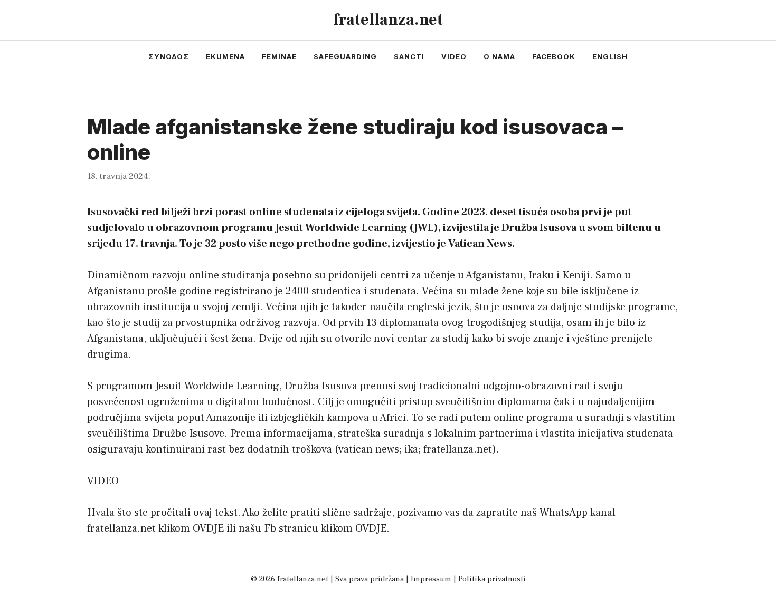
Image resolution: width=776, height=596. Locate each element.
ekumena (225, 56)
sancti (409, 56)
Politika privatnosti (492, 579)
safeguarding (345, 56)
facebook (553, 56)
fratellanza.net (388, 19)
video (454, 56)
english (610, 56)
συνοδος (168, 56)
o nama (499, 56)
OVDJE (208, 528)
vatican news (368, 449)
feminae (279, 56)
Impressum (431, 579)
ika (411, 449)
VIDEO (103, 481)
